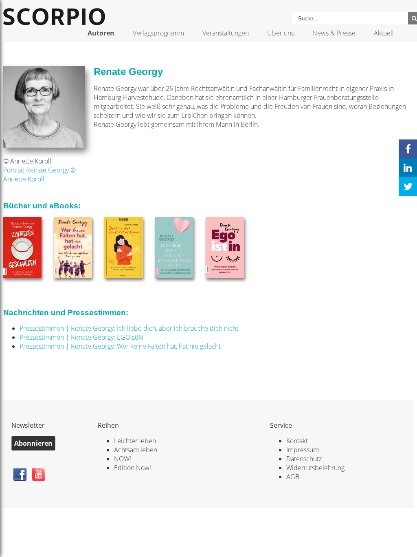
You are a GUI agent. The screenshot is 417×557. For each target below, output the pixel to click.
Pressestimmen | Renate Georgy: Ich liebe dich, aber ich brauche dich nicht (129, 328)
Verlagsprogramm (158, 33)
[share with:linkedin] (408, 167)
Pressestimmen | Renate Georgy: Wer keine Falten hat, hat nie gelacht (120, 346)
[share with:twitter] (408, 186)
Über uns (280, 33)
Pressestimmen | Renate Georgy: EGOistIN (81, 337)
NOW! (122, 458)
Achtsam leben (135, 449)
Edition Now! (132, 467)
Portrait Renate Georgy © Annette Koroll (39, 174)
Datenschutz (304, 458)
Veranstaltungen (225, 33)
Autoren (101, 33)
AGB (292, 476)
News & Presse (334, 33)
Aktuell (384, 33)
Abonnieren (33, 443)
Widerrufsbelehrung (315, 467)
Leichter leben (135, 440)
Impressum (302, 449)
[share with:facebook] (408, 148)
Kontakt (297, 440)
